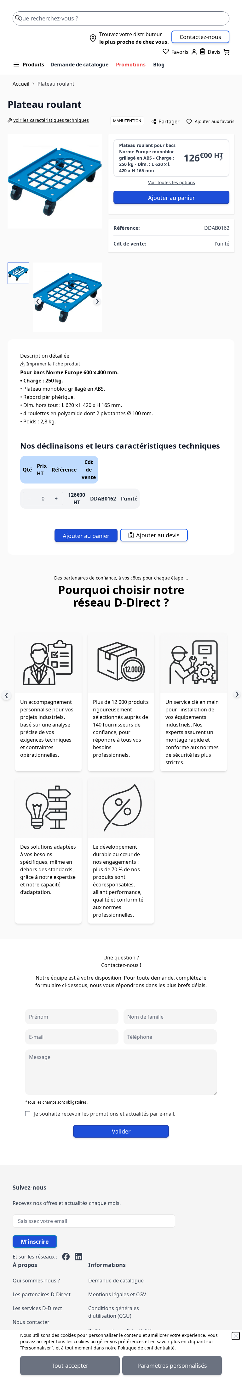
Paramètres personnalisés (172, 1365)
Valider (121, 1131)
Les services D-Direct (37, 1308)
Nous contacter (31, 1322)
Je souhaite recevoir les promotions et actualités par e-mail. (104, 1113)
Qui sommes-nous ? (36, 1280)
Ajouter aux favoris (214, 121)
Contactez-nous (200, 37)
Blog (158, 64)
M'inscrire (35, 1241)
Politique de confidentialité (146, 1348)
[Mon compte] (194, 52)
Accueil (21, 83)
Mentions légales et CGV (117, 1294)
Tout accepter (70, 1365)
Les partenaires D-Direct (42, 1294)
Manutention (127, 120)
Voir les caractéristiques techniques (51, 120)
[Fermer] (235, 1336)
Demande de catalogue (79, 64)
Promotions (131, 64)
